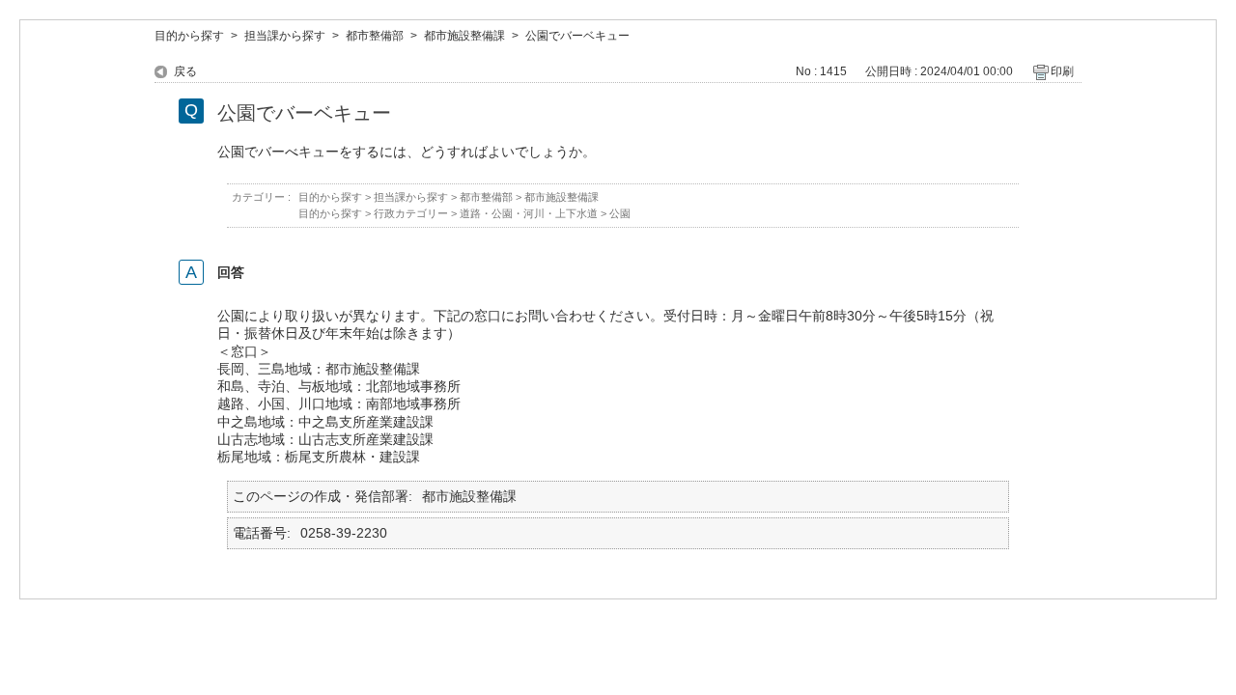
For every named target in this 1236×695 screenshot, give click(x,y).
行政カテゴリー (411, 213)
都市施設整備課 (464, 35)
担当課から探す (284, 35)
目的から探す (189, 35)
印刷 (1062, 71)
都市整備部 (375, 35)
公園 (620, 213)
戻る (185, 71)
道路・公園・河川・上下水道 (529, 213)
